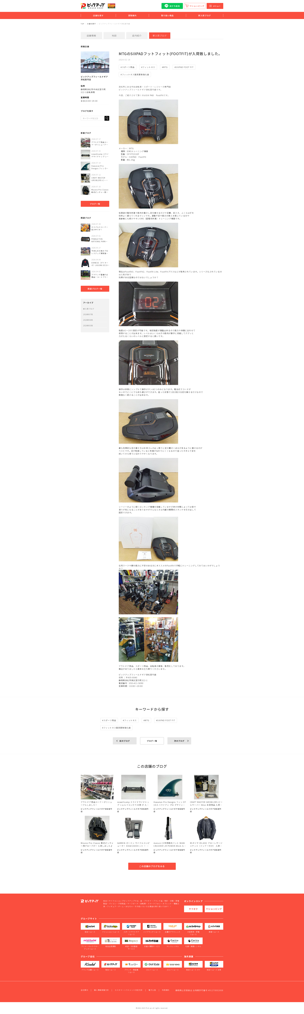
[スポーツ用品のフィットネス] (171, 122)
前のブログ (124, 740)
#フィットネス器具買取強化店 (135, 74)
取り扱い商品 (167, 15)
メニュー (217, 6)
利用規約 (165, 990)
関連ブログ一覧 (95, 288)
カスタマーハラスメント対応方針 (129, 990)
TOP (82, 24)
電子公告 (152, 990)
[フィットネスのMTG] (171, 186)
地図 (114, 35)
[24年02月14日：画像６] (171, 421)
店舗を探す (98, 15)
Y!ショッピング (197, 6)
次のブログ (179, 740)
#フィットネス (148, 67)
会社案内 (84, 990)
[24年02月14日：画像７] (171, 480)
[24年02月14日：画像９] (171, 592)
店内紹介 (137, 35)
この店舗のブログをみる (152, 866)
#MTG (165, 67)
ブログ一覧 (95, 203)
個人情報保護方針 (101, 990)
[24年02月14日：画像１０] (171, 639)
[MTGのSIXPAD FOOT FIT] (171, 245)
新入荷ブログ (204, 15)
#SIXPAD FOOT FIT (184, 67)
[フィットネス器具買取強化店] (171, 362)
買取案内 (132, 15)
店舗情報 (91, 35)
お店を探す (91, 24)
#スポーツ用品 (127, 67)
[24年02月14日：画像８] (171, 539)
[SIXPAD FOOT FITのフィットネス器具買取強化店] (171, 304)
